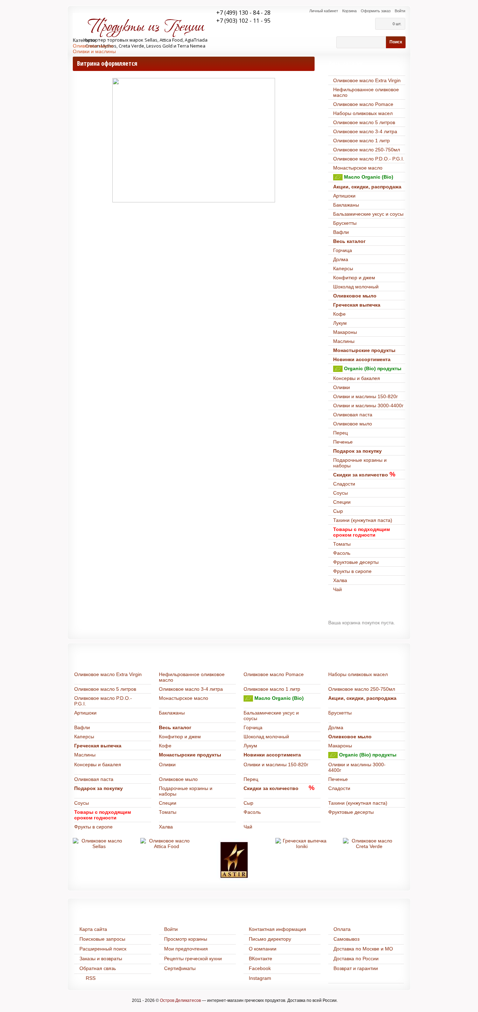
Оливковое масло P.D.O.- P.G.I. (368, 159)
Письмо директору (270, 939)
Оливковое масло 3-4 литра (365, 131)
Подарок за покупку (357, 451)
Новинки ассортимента (362, 359)
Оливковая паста (352, 414)
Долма (340, 259)
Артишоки (344, 196)
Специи (342, 502)
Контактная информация (277, 929)
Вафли (341, 232)
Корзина (349, 11)
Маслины (343, 341)
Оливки (341, 387)
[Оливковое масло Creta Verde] (369, 843)
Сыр (338, 511)
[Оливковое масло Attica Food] (166, 843)
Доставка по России (356, 958)
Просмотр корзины (185, 939)
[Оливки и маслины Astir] (234, 860)
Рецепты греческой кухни (193, 958)
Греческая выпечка (356, 305)
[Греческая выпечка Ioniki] (301, 843)
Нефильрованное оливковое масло (366, 92)
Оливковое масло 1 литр (361, 140)
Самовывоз (346, 939)
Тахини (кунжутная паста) (362, 520)
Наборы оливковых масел (363, 113)
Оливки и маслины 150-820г (365, 396)
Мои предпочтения (186, 949)
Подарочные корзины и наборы (360, 462)
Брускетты (345, 223)
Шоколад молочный (356, 286)
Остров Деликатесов (180, 1000)
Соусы (340, 493)
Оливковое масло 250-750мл (366, 149)
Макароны (345, 332)
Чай (337, 589)
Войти (400, 11)
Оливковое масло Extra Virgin (367, 80)
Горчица (342, 250)
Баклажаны (346, 205)
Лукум (340, 323)
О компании (262, 949)
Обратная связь (97, 968)
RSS (91, 978)
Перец (340, 433)
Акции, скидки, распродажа (367, 186)
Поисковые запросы (102, 939)
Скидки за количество (360, 475)
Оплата (342, 929)
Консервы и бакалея (356, 378)
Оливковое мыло (355, 296)
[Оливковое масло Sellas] (99, 843)
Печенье (343, 442)
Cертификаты (180, 968)
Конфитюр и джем (354, 277)
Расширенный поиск (102, 949)
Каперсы (343, 268)
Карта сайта (93, 929)
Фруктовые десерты (356, 562)
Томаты (342, 544)
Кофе (339, 314)
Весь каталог (349, 241)
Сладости (344, 484)
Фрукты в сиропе (352, 571)
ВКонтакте (260, 958)
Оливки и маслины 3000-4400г (368, 405)
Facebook (260, 968)
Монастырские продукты (364, 350)
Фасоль (341, 553)
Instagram (260, 978)
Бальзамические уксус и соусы (368, 214)
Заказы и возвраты (100, 958)
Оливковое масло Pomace (363, 104)
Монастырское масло (357, 168)
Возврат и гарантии (355, 968)
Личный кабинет (323, 11)
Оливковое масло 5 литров (364, 122)
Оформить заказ (376, 11)
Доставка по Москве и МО (363, 949)
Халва (340, 580)
